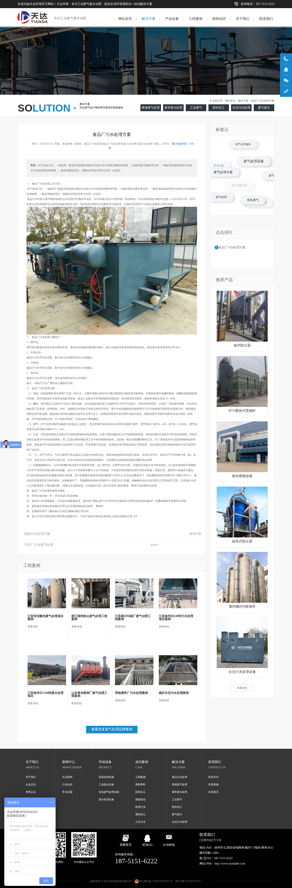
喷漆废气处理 (151, 107)
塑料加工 (140, 814)
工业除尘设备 (106, 784)
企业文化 (31, 784)
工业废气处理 (236, 180)
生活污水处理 (241, 107)
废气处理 (224, 199)
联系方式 (213, 777)
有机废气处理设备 (109, 791)
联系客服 (213, 784)
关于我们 (242, 18)
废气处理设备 (273, 182)
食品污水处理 (179, 777)
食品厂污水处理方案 (262, 100)
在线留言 (213, 791)
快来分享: (155, 545)
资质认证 (31, 791)
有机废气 (254, 202)
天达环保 (67, 143)
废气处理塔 (270, 170)
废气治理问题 (217, 163)
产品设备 (172, 18)
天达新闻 (67, 777)
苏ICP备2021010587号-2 (188, 881)
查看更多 (242, 687)
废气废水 (264, 107)
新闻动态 (219, 18)
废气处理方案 (248, 197)
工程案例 (195, 18)
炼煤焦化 (140, 799)
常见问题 (223, 168)
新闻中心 (68, 762)
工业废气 (196, 107)
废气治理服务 (255, 154)
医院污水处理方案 (37, 534)
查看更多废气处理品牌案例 (111, 729)
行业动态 (67, 784)
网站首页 (125, 18)
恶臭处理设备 (106, 777)
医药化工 (219, 107)
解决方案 (148, 18)
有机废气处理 (247, 145)
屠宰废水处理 (173, 107)
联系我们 (266, 18)
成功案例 (141, 762)
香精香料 (140, 784)
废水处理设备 (106, 799)
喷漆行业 (140, 806)
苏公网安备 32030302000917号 (156, 881)
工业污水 (140, 821)
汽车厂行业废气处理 (38, 544)
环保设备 (105, 762)
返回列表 (195, 533)
